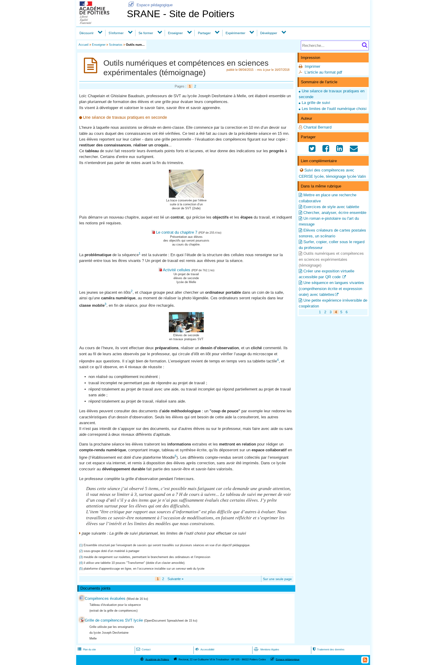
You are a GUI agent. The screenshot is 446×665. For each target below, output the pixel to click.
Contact (143, 649)
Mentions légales (266, 649)
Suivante (175, 579)
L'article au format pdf (323, 72)
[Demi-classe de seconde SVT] (186, 331)
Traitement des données (328, 649)
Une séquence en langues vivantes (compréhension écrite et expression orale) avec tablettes (331, 289)
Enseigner (175, 33)
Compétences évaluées (105, 598)
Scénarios (115, 44)
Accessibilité (204, 649)
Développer (268, 33)
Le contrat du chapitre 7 (176, 232)
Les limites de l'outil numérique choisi (334, 109)
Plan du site (87, 649)
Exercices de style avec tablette (331, 207)
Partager (204, 33)
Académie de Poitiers (157, 659)
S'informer (116, 33)
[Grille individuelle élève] (186, 196)
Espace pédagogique (150, 5)
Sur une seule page (277, 579)
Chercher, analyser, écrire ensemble (334, 212)
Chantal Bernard (317, 127)
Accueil (84, 44)
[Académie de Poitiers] (100, 22)
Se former (145, 33)
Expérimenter (235, 33)
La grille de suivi (316, 102)
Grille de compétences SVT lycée (114, 620)
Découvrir (86, 33)
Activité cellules (176, 270)
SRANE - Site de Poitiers (180, 13)
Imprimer (312, 66)
